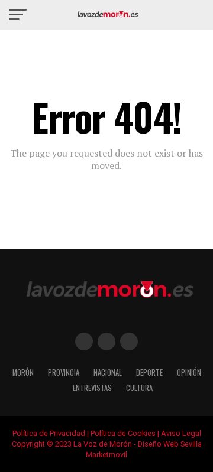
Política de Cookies (123, 433)
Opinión (189, 372)
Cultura (139, 387)
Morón (23, 372)
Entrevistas (92, 387)
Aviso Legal (181, 433)
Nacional (107, 372)
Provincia (63, 372)
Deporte (149, 372)
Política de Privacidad (48, 433)
